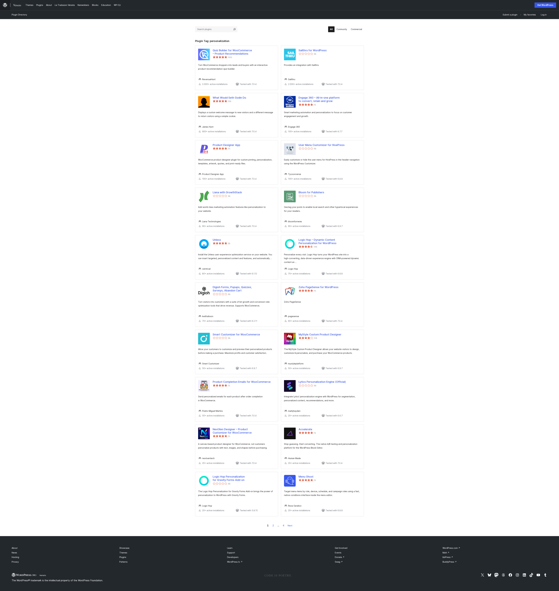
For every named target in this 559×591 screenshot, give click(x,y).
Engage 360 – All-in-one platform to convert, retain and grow (319, 99)
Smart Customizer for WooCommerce (236, 334)
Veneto (42, 575)
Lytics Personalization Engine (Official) (322, 381)
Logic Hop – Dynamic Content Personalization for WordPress (317, 241)
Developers (232, 557)
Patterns (123, 562)
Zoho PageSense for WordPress (318, 287)
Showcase (124, 548)
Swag (339, 562)
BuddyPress (450, 562)
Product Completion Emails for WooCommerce (242, 381)
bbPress (448, 557)
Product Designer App (226, 145)
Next (290, 525)
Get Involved (341, 548)
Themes (123, 552)
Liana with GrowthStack (227, 192)
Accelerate (305, 429)
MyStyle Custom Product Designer (320, 334)
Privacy (15, 562)
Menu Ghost (306, 476)
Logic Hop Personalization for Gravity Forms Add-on (229, 478)
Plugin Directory (19, 14)
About (14, 548)
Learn (229, 548)
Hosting (15, 557)
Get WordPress (545, 5)
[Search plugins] (234, 29)
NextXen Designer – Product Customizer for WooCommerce (232, 431)
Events (338, 552)
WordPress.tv (235, 562)
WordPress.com (451, 548)
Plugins (122, 557)
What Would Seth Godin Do (229, 97)
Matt (446, 552)
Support (231, 552)
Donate (339, 557)
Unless (217, 239)
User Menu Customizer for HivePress (322, 145)
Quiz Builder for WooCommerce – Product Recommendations (232, 52)
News (14, 552)
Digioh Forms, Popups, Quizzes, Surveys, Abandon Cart (232, 289)
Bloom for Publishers (311, 192)
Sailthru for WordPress (313, 50)
